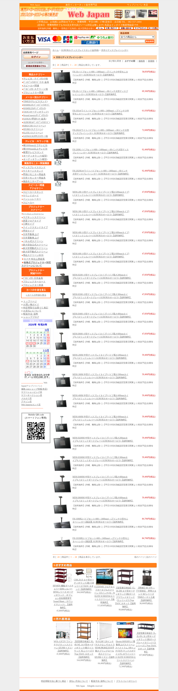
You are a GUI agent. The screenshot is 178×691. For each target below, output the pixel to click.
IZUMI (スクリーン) (33, 129)
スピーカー (28, 202)
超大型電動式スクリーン (35, 248)
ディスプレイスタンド (34, 167)
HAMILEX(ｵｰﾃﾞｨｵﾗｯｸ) (34, 108)
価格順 (142, 61)
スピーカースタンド (33, 192)
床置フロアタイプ (32, 220)
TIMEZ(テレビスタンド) (35, 101)
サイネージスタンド (33, 171)
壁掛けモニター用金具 (34, 174)
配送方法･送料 (30, 314)
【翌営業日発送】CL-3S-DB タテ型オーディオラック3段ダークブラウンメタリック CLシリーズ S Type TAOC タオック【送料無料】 (125, 597)
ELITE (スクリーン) (33, 132)
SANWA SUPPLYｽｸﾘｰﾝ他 (35, 136)
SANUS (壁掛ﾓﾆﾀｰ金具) (34, 118)
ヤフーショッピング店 (31, 392)
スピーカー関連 (31, 85)
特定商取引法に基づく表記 (53, 681)
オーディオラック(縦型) (35, 155)
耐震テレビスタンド (33, 152)
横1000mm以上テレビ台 (35, 149)
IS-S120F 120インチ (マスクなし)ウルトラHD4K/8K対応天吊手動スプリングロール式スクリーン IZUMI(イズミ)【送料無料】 (105, 650)
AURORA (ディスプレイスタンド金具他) (80, 50)
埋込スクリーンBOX (33, 255)
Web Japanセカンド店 (31, 404)
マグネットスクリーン (34, 217)
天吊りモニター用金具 (34, 178)
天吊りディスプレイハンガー (114, 50)
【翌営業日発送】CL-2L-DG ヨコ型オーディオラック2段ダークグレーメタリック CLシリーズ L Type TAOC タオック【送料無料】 (146, 642)
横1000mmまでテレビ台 (35, 145)
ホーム (55, 50)
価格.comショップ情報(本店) (34, 389)
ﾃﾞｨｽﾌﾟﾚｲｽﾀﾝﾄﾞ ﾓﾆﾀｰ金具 (36, 82)
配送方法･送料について (102, 681)
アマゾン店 (26, 401)
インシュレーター (32, 199)
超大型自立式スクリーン (35, 244)
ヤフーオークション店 (31, 395)
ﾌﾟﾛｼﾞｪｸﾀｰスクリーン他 (35, 89)
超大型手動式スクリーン (35, 251)
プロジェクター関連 (33, 92)
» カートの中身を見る (36, 295)
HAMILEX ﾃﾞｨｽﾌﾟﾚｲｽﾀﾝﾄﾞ (36, 105)
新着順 (151, 61)
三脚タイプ (28, 224)
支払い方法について (78, 681)
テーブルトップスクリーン (33, 214)
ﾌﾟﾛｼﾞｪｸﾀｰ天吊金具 (33, 278)
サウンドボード (31, 195)
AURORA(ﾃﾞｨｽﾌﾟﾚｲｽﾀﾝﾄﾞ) (36, 122)
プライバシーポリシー (126, 681)
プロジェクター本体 (33, 285)
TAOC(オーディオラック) (36, 112)
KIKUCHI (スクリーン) (34, 125)
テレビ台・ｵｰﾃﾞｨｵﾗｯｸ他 (35, 78)
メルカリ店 (26, 398)
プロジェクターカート (34, 281)
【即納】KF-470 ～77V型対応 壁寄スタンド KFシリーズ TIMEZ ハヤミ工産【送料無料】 (146, 594)
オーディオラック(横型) (35, 159)
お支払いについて (32, 310)
